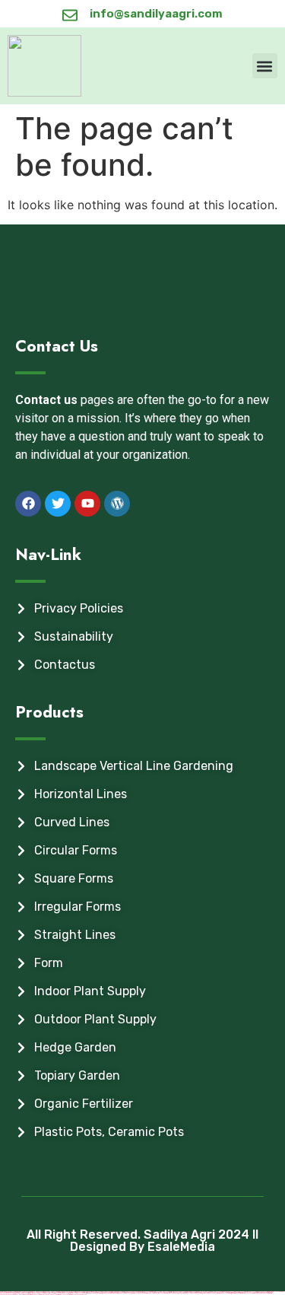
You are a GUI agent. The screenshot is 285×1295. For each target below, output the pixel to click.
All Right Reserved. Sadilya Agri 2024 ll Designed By (142, 1240)
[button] (264, 65)
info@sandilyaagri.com (156, 14)
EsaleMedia (181, 1246)
